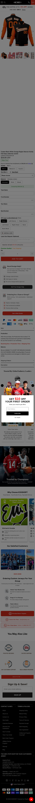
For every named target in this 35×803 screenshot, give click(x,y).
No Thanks (17, 417)
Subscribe (17, 413)
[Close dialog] (31, 382)
